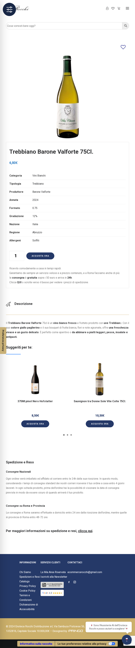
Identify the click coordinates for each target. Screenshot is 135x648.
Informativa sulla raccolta (36, 643)
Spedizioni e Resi (29, 576)
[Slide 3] (71, 435)
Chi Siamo (25, 572)
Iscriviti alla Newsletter (53, 576)
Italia (35, 224)
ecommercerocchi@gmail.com (85, 572)
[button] (127, 8)
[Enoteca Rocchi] (23, 8)
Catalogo (24, 581)
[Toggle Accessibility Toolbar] (9, 9)
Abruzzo (37, 232)
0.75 (34, 208)
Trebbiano (38, 183)
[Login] (105, 8)
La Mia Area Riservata (53, 572)
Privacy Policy (27, 586)
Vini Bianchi (39, 175)
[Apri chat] (127, 640)
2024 (35, 199)
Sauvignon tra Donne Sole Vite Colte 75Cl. (100, 401)
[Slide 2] (67, 435)
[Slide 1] (64, 435)
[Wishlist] (111, 8)
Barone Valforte (41, 191)
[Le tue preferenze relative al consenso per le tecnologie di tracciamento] (3, 340)
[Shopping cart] (117, 8)
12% (34, 216)
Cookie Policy (27, 590)
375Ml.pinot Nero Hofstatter (35, 401)
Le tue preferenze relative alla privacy (82, 643)
